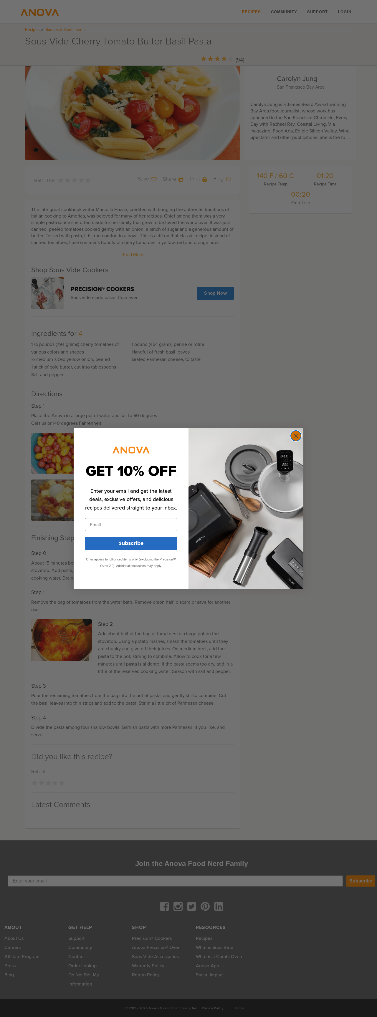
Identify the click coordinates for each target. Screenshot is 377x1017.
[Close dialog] (296, 436)
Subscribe (131, 543)
